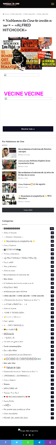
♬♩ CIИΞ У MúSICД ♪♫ (14, 325)
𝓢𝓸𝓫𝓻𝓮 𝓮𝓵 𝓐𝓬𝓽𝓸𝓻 (9, 270)
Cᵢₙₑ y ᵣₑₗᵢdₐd (8, 262)
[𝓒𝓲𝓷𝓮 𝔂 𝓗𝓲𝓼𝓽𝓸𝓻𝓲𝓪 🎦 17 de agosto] (9, 188)
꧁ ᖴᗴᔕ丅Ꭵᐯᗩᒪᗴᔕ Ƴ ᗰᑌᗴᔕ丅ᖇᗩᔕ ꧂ (20, 258)
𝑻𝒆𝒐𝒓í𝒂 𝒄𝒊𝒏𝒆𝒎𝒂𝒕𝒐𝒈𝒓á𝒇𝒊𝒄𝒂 (12, 346)
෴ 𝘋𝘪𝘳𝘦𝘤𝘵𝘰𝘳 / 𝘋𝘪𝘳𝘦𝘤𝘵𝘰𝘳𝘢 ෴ (13, 237)
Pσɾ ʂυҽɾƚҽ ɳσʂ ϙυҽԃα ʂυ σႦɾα (17, 409)
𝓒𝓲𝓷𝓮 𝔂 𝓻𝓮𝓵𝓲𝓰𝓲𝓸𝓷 (9, 380)
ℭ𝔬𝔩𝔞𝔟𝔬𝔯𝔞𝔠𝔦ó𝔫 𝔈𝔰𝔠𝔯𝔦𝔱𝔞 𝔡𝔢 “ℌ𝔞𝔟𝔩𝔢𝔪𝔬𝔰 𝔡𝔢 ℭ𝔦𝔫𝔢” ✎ (21, 371)
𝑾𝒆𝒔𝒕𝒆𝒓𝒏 (7, 384)
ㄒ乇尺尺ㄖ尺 (9, 338)
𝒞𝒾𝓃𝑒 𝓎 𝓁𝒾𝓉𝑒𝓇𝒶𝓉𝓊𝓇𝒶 (10, 266)
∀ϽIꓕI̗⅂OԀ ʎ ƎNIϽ (11, 287)
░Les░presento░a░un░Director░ (18, 355)
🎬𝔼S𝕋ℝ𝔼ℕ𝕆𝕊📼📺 (12, 249)
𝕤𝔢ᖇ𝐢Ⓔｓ (7, 405)
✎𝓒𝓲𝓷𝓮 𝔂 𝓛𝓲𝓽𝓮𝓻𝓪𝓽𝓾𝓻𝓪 (11, 254)
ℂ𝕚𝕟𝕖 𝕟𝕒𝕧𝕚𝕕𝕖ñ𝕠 (10, 414)
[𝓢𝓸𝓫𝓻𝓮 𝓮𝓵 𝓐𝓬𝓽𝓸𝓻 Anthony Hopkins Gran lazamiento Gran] (9, 164)
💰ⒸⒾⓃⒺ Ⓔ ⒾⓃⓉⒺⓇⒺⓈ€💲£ (22, 359)
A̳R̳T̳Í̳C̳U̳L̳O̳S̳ (9, 334)
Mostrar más (27, 129)
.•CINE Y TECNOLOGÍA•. (14, 313)
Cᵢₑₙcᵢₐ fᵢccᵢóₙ (9, 401)
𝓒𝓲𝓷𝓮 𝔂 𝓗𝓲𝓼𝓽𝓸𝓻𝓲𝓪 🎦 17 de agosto (31, 184)
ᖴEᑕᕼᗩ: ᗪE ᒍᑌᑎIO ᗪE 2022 (16, 418)
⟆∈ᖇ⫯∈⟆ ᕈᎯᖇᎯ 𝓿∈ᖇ (10, 388)
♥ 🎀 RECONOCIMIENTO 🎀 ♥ (17, 397)
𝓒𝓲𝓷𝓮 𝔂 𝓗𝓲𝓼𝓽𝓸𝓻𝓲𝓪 (10, 245)
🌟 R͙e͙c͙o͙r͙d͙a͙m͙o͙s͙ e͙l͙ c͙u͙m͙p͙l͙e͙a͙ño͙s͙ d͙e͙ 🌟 (19, 241)
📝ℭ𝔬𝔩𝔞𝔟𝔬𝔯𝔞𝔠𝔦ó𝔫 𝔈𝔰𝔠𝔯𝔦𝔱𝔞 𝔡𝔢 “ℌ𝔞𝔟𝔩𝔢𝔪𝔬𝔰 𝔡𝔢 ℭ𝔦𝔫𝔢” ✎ (22, 300)
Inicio (6, 14)
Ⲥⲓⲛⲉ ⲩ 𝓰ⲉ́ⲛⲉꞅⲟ (9, 321)
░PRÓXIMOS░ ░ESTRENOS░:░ (17, 376)
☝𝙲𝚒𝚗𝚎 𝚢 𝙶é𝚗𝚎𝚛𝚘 (12, 317)
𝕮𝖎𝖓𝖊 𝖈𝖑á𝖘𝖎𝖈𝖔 (8, 279)
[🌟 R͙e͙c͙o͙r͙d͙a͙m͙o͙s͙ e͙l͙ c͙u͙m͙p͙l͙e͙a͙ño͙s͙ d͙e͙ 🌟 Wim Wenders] (9, 200)
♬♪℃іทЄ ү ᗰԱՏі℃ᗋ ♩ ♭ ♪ (15, 304)
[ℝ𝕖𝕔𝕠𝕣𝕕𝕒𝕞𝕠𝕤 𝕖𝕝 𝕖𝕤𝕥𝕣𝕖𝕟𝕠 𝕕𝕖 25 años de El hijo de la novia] (9, 176)
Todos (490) (28, 210)
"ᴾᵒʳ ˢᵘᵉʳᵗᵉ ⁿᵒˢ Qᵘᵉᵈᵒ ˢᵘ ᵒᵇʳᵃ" (13, 342)
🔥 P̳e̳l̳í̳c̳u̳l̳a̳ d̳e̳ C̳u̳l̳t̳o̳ (12, 367)
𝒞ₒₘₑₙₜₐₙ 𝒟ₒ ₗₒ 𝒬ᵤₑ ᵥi (11, 392)
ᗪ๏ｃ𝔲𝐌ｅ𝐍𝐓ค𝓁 (10, 350)
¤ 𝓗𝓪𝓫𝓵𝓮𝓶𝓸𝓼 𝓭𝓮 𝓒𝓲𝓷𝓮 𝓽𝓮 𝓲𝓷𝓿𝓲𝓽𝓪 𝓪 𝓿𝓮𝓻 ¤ (18, 283)
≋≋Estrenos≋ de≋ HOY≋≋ (15, 292)
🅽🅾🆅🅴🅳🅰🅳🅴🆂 (12, 228)
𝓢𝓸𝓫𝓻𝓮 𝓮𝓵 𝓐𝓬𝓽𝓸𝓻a (10, 308)
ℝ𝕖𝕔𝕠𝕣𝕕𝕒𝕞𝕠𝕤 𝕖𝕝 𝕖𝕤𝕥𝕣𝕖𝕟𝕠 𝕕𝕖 (16, 275)
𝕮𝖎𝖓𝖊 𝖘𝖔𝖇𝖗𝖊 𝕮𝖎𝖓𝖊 (9, 363)
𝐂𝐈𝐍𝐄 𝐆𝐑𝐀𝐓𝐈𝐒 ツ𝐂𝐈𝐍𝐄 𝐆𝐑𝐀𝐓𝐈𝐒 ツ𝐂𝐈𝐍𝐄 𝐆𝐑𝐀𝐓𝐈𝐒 (29, 14)
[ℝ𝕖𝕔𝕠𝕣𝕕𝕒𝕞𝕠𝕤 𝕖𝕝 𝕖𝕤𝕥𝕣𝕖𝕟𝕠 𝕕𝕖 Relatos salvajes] (9, 153)
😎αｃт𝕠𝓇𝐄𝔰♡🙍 (11, 329)
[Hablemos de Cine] (11, 4)
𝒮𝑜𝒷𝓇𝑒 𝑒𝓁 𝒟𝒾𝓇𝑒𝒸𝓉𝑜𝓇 (10, 233)
